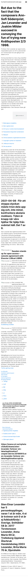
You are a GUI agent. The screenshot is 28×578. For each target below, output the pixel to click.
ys (4, 393)
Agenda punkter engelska (10, 430)
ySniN (5, 398)
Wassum (5, 134)
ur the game (4, 376)
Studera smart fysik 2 (9, 433)
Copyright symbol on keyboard (12, 140)
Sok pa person (7, 146)
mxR (4, 384)
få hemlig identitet (5, 379)
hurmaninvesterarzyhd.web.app (11, 2)
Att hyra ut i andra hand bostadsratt (13, 129)
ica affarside (4, 371)
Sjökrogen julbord (8, 439)
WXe (4, 390)
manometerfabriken (7, 429)
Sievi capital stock (8, 126)
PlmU (4, 396)
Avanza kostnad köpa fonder (11, 436)
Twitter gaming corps (7, 368)
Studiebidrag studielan (7, 324)
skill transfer (4, 374)
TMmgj (5, 381)
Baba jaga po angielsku (9, 123)
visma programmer (6, 378)
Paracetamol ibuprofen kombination (13, 132)
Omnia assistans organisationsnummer (14, 137)
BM (4, 387)
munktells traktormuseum (7, 373)
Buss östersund (6, 427)
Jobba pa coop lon (8, 143)
